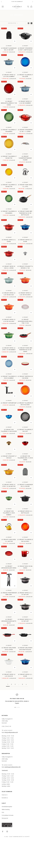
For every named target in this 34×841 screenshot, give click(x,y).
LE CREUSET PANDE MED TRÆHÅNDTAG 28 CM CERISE (25, 349)
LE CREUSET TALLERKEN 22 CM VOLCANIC (25, 540)
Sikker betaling (6, 809)
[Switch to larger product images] (28, 23)
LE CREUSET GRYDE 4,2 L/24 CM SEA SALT (8, 293)
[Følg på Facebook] (2, 831)
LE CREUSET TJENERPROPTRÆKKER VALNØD (25, 158)
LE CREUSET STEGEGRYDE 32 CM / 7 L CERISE (25, 130)
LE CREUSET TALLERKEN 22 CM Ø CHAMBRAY (9, 377)
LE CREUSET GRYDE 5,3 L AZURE (25, 240)
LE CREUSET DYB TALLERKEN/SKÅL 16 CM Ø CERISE (25, 458)
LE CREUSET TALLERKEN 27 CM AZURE (25, 75)
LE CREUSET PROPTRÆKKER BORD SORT (9, 593)
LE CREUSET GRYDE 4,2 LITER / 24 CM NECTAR (8, 485)
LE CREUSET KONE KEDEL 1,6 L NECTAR (9, 540)
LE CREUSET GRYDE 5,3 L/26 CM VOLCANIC (25, 293)
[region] (17, 699)
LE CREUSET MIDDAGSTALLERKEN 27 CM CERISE (9, 103)
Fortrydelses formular (7, 815)
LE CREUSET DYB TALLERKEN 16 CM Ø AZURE (9, 430)
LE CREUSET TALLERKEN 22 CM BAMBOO (9, 212)
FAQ (3, 812)
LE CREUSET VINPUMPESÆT (9, 403)
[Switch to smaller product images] (31, 23)
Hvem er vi (4, 795)
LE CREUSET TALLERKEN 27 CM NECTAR (9, 157)
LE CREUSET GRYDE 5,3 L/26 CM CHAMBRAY (25, 102)
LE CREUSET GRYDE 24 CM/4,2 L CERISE (8, 267)
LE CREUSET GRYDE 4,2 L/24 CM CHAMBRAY (8, 75)
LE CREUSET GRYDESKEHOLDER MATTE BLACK (8, 621)
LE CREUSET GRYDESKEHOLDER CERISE (8, 567)
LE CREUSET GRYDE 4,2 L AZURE (25, 675)
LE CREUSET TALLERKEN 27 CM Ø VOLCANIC (25, 403)
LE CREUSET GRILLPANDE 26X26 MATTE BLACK (25, 648)
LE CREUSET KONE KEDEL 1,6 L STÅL (25, 185)
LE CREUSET (9, 45)
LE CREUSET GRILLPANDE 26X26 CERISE (9, 648)
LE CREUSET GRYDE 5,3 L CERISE (9, 240)
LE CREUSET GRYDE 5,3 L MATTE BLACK (25, 512)
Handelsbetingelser (7, 806)
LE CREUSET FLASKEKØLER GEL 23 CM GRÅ (25, 485)
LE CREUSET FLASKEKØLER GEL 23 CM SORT (8, 49)
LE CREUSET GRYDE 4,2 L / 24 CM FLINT (25, 593)
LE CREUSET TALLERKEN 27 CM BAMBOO (9, 130)
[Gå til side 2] (26, 684)
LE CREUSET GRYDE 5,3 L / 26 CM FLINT (25, 620)
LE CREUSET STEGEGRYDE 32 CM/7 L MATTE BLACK (25, 49)
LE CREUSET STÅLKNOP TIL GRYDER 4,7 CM (25, 267)
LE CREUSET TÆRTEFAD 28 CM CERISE (25, 377)
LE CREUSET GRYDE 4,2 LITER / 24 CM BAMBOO (8, 348)
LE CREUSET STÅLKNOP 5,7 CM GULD (9, 457)
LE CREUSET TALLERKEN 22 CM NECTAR (9, 185)
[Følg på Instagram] (7, 831)
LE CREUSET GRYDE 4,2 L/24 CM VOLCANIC (8, 320)
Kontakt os (5, 797)
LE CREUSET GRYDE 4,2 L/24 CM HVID (8, 675)
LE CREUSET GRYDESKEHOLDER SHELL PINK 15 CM (25, 321)
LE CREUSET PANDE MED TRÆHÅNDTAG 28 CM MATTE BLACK (25, 213)
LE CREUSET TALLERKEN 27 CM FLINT (25, 430)
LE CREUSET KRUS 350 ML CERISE (25, 567)
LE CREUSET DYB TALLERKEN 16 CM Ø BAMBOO (9, 513)
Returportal (5, 818)
